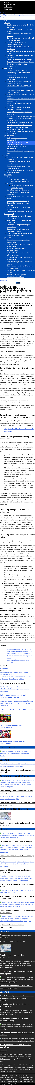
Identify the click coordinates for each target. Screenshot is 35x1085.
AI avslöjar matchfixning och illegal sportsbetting (14, 1005)
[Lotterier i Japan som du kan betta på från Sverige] (17, 866)
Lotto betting (8, 68)
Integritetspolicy (9, 5)
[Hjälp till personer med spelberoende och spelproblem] (17, 766)
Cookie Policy (8, 7)
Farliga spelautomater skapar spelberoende (12, 742)
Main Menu (3, 280)
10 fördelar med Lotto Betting (17, 71)
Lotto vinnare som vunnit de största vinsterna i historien (15, 677)
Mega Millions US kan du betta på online (20, 62)
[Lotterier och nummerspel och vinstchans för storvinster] (17, 906)
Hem (5, 21)
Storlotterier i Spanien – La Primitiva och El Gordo (17, 885)
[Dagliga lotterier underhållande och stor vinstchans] (5, 819)
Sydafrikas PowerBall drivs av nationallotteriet (12, 926)
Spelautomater (9, 136)
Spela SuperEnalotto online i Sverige (19, 60)
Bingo (9, 177)
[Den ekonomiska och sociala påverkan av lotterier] (17, 1029)
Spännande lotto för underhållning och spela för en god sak (16, 987)
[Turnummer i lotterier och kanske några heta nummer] (17, 892)
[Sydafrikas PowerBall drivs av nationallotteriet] (17, 921)
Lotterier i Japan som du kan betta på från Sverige (15, 871)
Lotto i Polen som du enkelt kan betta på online (17, 857)
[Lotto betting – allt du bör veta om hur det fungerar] (17, 786)
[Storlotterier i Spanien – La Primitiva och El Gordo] (17, 880)
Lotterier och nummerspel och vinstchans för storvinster (17, 911)
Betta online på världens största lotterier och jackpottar (17, 804)
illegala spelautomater (6, 672)
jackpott (15, 672)
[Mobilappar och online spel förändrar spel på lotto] (17, 1041)
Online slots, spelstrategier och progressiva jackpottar (13, 696)
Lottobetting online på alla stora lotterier (21, 116)
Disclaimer (7, 3)
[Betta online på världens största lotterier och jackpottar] (17, 799)
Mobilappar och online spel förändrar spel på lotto (15, 1046)
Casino (6, 155)
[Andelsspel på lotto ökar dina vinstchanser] (5, 951)
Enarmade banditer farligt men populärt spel (19, 649)
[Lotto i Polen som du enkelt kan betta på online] (17, 852)
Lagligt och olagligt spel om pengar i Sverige (12, 679)
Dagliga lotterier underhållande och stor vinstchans (17, 824)
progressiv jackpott (22, 672)
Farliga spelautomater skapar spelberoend (19, 653)
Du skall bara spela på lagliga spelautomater (19, 651)
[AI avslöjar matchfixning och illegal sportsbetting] (17, 1000)
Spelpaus (4, 1075)
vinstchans (11, 674)
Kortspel (10, 183)
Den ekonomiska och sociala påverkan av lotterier (17, 1033)
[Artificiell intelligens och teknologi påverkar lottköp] (17, 1014)
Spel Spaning (8, 238)
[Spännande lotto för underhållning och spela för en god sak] (17, 982)
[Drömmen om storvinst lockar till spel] (17, 837)
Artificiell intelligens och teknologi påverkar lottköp (14, 1019)
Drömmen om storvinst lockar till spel (19, 212)
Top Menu (3, 12)
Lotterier (7, 23)
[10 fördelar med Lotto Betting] (17, 937)
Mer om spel (8, 175)
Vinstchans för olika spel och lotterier (19, 125)
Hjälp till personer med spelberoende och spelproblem (17, 771)
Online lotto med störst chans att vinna (20, 123)
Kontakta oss (8, 9)
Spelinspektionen (5, 1059)
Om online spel (9, 214)
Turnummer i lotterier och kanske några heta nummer (17, 897)
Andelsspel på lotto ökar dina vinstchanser (12, 956)
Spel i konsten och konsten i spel (18, 201)
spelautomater (4, 674)
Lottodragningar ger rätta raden (18, 190)
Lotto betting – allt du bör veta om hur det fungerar (16, 791)
